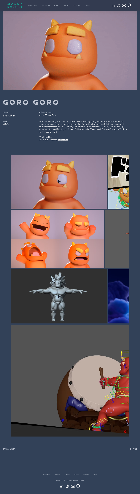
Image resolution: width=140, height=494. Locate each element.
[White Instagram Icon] (118, 5)
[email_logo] (124, 5)
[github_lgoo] (129, 5)
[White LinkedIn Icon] (113, 5)
